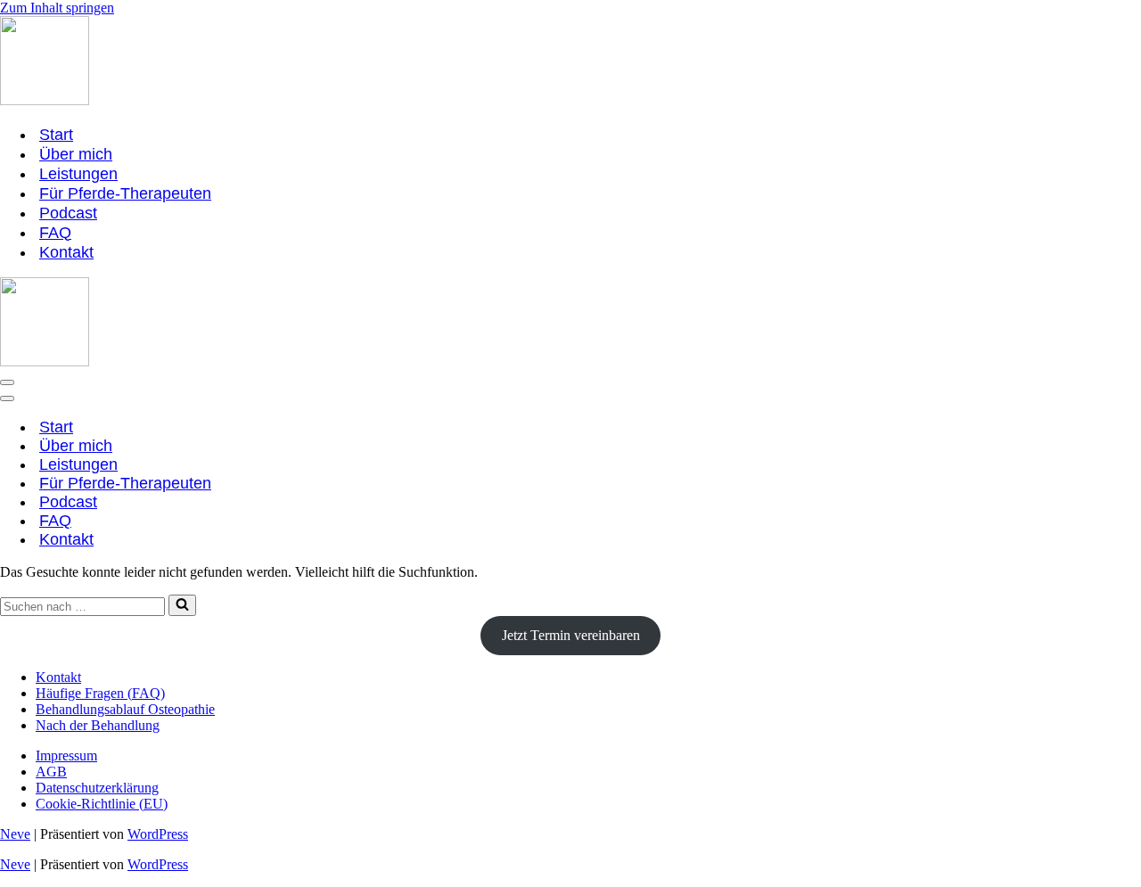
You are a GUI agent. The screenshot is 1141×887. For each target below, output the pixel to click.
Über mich (75, 154)
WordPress (157, 834)
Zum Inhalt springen (57, 7)
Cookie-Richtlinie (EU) (102, 803)
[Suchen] (182, 605)
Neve (15, 834)
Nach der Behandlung (98, 725)
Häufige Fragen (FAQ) (100, 693)
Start (56, 135)
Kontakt (66, 252)
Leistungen (78, 174)
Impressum (66, 755)
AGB (51, 771)
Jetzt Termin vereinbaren (571, 635)
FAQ (55, 233)
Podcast (68, 213)
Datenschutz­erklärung (97, 787)
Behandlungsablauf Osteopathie (125, 709)
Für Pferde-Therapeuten (125, 193)
